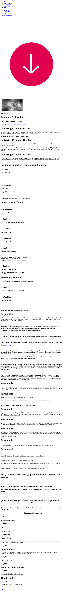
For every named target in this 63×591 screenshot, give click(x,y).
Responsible (7, 9)
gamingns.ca (16, 581)
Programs (6, 13)
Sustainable (6, 10)
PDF (19, 584)
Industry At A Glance (9, 6)
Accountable (7, 11)
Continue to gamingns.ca (7, 124)
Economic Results (8, 3)
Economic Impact (8, 4)
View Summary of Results (19, 124)
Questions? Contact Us (6, 15)
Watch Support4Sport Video (7, 345)
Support (6, 7)
